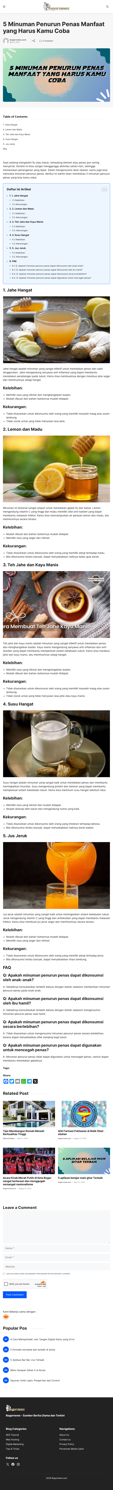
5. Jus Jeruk (19, 248)
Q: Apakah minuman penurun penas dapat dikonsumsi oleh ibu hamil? (49, 270)
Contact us (65, 1439)
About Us (64, 1434)
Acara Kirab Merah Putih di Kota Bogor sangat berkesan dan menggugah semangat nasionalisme (27, 1181)
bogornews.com (18, 40)
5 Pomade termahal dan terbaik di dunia (32, 1349)
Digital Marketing (15, 1444)
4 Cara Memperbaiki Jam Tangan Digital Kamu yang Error (42, 1339)
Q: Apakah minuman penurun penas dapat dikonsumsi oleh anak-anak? (49, 266)
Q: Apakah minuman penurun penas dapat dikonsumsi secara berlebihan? (51, 274)
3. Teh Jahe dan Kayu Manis (27, 221)
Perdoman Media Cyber (71, 1448)
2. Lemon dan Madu (23, 208)
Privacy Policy (66, 1444)
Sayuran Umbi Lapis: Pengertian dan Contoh (35, 1380)
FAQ (14, 261)
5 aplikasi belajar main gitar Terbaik (80, 1177)
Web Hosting (12, 1439)
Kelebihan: (20, 200)
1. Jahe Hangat (20, 195)
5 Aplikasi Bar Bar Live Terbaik (27, 1360)
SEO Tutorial (12, 1434)
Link (41, 41)
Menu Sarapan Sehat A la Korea (27, 1370)
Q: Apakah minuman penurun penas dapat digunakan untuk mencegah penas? (53, 278)
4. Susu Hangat (20, 235)
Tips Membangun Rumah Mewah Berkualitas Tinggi (23, 1132)
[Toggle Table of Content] (103, 189)
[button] (107, 6)
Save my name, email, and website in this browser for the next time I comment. (38, 1274)
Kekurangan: (22, 204)
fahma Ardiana (8, 1138)
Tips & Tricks (12, 1448)
